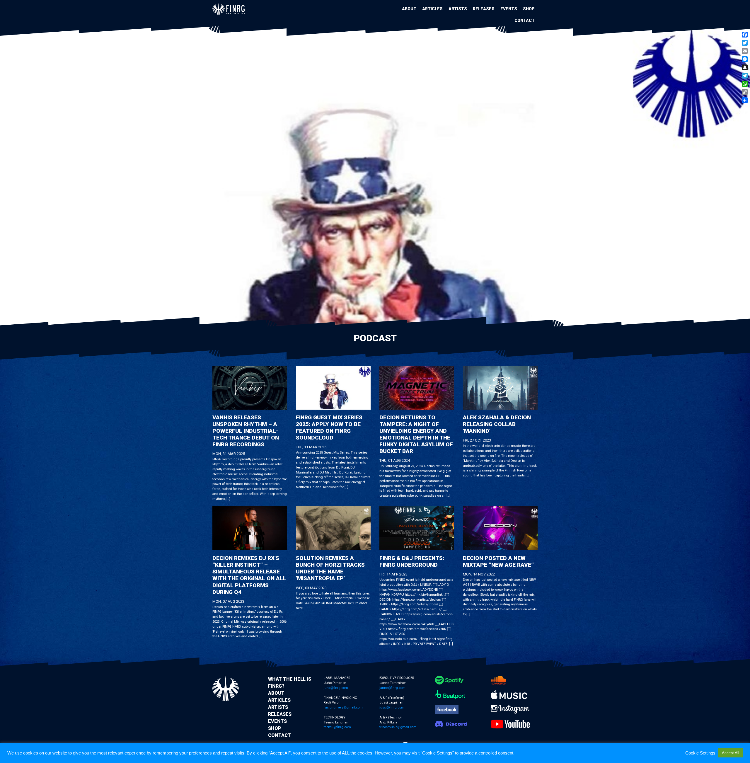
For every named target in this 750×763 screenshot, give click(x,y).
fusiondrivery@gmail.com (343, 707)
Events (508, 8)
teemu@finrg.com (337, 727)
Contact (524, 20)
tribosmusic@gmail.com (398, 727)
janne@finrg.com (392, 688)
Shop (529, 8)
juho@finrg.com (336, 688)
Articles (432, 8)
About (409, 8)
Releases (484, 8)
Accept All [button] (730, 753)
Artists (458, 8)
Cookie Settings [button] (700, 753)
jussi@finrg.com (391, 707)
